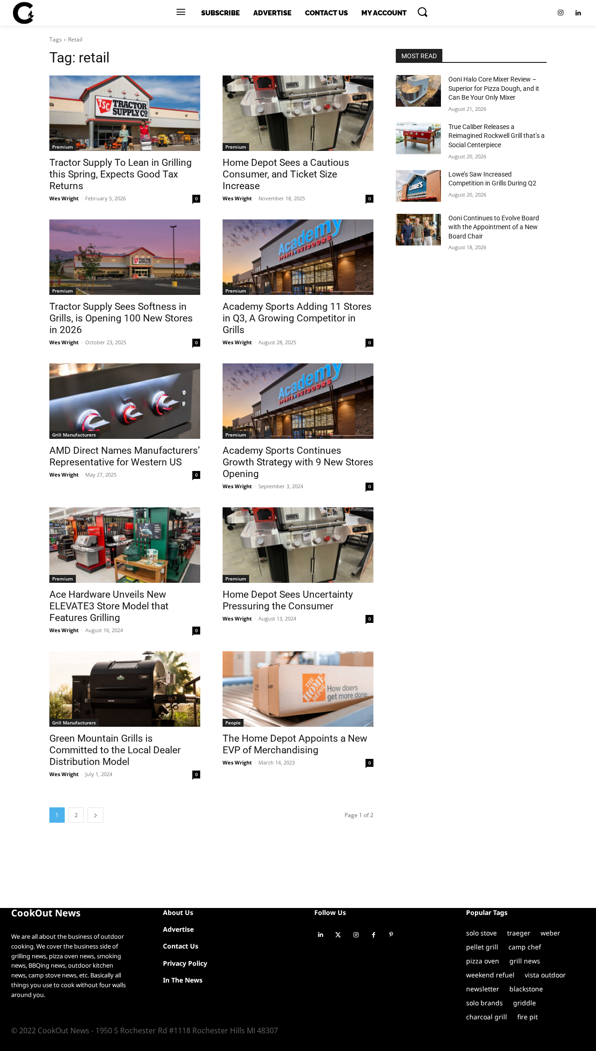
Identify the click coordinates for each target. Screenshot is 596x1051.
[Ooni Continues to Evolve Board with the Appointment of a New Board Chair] (418, 230)
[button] (422, 11)
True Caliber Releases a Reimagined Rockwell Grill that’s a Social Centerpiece (496, 136)
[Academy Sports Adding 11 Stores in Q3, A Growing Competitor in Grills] (298, 257)
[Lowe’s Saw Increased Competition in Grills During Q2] (418, 186)
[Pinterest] (391, 935)
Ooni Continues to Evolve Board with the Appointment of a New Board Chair (493, 227)
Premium (62, 146)
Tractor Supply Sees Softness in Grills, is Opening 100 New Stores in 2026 (121, 318)
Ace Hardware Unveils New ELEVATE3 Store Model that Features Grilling (109, 606)
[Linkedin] (578, 13)
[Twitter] (338, 935)
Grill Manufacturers (74, 434)
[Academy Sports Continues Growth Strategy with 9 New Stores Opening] (298, 401)
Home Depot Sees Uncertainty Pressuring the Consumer (288, 600)
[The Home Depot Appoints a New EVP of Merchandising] (298, 689)
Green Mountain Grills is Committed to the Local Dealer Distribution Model (115, 750)
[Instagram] (560, 13)
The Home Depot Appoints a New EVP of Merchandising (295, 744)
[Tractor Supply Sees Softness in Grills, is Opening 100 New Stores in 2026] (124, 257)
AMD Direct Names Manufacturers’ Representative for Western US (124, 456)
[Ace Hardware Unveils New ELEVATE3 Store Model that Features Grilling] (124, 545)
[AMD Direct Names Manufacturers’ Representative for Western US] (124, 401)
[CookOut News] (22, 13)
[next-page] (95, 815)
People (233, 722)
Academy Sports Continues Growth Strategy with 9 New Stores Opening (298, 462)
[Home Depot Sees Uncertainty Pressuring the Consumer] (298, 545)
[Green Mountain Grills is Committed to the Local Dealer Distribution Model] (124, 689)
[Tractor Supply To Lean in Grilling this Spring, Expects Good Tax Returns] (124, 113)
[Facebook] (373, 935)
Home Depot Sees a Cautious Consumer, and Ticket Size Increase (286, 174)
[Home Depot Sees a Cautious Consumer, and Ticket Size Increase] (298, 113)
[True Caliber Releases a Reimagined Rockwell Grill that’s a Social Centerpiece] (418, 138)
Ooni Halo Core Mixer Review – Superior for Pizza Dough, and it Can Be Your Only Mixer (493, 88)
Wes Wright (64, 198)
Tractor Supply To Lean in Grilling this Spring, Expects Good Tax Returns (120, 174)
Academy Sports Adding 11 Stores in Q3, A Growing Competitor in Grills (297, 318)
